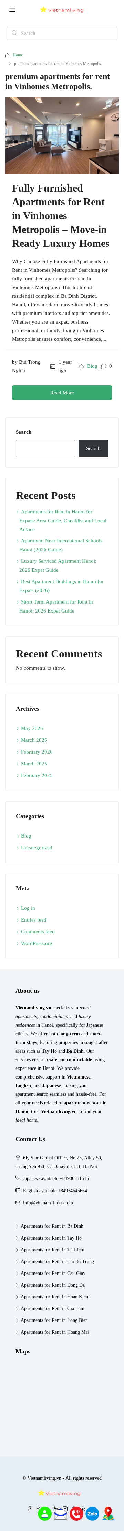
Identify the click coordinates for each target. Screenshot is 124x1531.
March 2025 (34, 763)
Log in (28, 908)
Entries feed (33, 920)
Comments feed (38, 931)
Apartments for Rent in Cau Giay (53, 1273)
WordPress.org (36, 943)
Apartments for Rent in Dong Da (53, 1285)
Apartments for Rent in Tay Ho (51, 1238)
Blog (92, 366)
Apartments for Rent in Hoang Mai (55, 1332)
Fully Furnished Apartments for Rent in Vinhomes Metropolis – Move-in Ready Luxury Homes (61, 215)
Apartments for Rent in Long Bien (54, 1320)
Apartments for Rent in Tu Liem (52, 1249)
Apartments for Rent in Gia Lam (52, 1308)
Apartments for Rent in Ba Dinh (52, 1226)
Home (18, 55)
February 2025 (37, 775)
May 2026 (32, 728)
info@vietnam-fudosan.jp (48, 1202)
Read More (62, 392)
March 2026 (34, 740)
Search (23, 432)
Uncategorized (36, 847)
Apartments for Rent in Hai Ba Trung (57, 1261)
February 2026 (37, 752)
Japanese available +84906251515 (56, 1178)
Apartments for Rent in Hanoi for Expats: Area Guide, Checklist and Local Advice (62, 520)
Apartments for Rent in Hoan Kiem (55, 1296)
